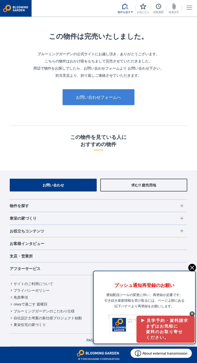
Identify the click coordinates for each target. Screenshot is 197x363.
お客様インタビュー (27, 243)
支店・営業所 (21, 256)
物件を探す (19, 205)
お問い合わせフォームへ (98, 97)
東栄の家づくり (23, 218)
